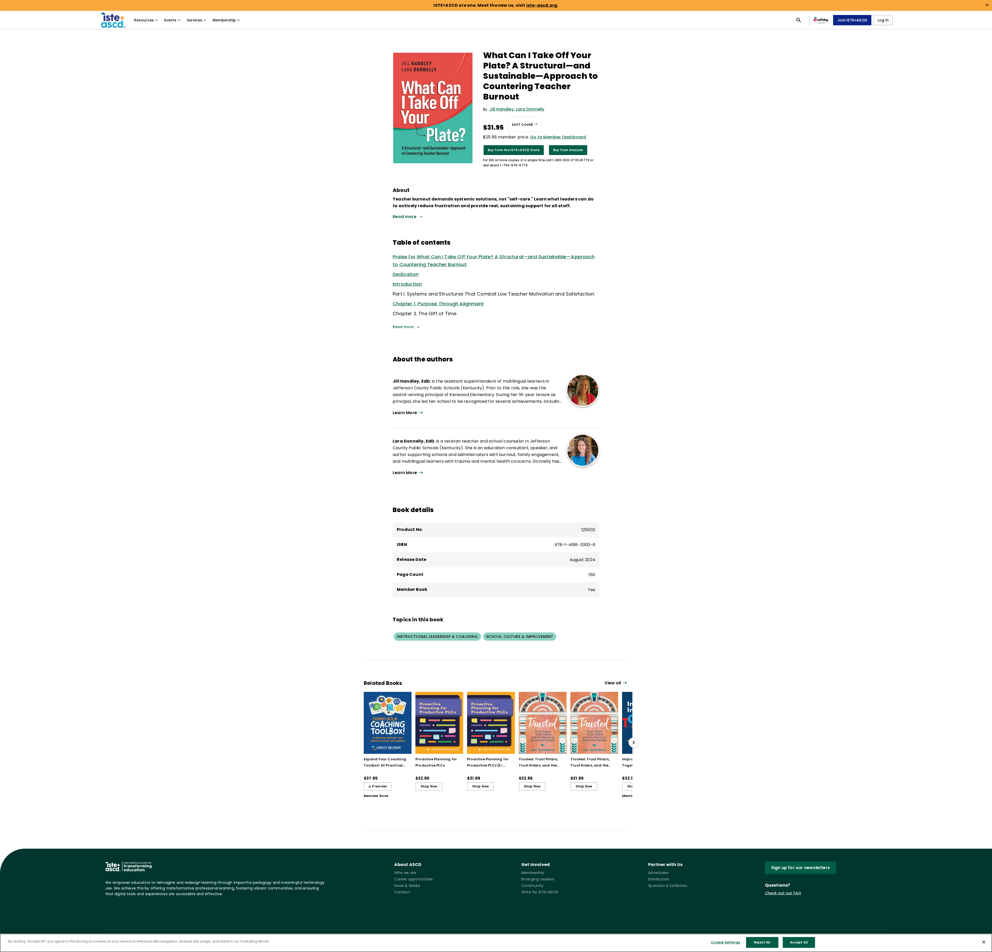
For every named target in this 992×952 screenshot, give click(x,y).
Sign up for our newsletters (800, 868)
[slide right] (634, 742)
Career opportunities (413, 879)
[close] (987, 5)
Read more (403, 326)
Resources (144, 20)
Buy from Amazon (568, 150)
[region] (496, 943)
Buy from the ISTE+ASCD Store (514, 150)
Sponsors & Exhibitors (667, 885)
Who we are (405, 872)
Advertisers (658, 872)
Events (170, 20)
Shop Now (429, 786)
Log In (883, 20)
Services (194, 20)
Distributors (658, 879)
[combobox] (524, 124)
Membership (224, 20)
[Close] (983, 942)
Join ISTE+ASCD (852, 20)
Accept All (799, 942)
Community (532, 885)
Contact (402, 892)
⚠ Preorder (377, 786)
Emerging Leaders (537, 879)
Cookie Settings (725, 942)
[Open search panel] (799, 20)
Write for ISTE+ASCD (539, 892)
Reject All (762, 942)
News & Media (407, 885)
